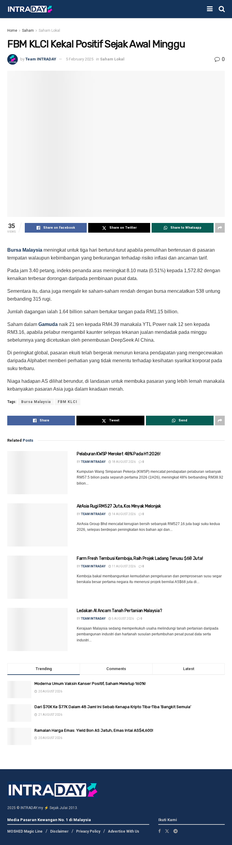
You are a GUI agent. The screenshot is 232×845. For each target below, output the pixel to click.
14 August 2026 (123, 514)
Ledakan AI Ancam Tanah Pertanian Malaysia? (119, 610)
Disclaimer (59, 831)
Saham (28, 30)
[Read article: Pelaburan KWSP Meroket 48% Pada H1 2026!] (37, 472)
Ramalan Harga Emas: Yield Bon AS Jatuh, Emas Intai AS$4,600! (93, 730)
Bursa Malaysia (24, 250)
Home (12, 30)
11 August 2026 (123, 566)
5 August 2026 (122, 618)
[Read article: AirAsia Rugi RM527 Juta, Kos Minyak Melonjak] (37, 525)
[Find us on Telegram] (175, 831)
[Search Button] (222, 9)
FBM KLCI (67, 402)
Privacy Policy (88, 831)
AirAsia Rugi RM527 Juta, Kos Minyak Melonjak (119, 506)
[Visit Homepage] (30, 9)
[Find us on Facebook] (159, 831)
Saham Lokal (49, 30)
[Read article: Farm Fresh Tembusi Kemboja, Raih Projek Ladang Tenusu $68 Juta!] (37, 577)
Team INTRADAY (40, 59)
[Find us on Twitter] (167, 831)
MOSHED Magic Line (25, 831)
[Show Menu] (210, 9)
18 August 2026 (123, 461)
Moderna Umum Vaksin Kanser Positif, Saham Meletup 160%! (90, 683)
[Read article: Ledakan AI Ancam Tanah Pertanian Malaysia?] (37, 629)
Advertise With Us (123, 831)
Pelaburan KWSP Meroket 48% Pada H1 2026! (118, 453)
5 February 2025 (79, 59)
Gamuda (48, 324)
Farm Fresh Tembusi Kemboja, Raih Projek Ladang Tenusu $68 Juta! (140, 558)
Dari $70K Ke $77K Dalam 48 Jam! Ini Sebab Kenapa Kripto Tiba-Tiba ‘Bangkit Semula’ (112, 707)
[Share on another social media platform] (220, 228)
